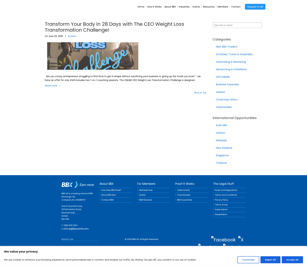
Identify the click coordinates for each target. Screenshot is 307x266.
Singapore (222, 155)
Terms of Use (221, 204)
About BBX (170, 6)
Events (196, 6)
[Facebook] (223, 240)
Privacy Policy (221, 200)
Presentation (221, 214)
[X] (241, 240)
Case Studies (183, 195)
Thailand (221, 163)
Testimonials (224, 107)
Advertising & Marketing (231, 62)
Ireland (220, 92)
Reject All (270, 259)
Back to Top (200, 93)
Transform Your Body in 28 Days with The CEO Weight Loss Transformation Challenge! (114, 26)
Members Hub (146, 190)
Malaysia (221, 140)
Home (141, 6)
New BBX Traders (226, 46)
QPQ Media (223, 77)
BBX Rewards (145, 200)
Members (223, 6)
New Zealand (224, 148)
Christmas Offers (226, 99)
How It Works (154, 6)
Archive (72, 36)
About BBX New (108, 195)
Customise (248, 259)
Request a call (255, 6)
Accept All (292, 259)
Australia (221, 125)
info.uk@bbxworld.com (76, 228)
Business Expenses (227, 84)
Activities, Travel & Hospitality (234, 54)
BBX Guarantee (184, 200)
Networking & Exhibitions (231, 69)
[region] (153, 256)
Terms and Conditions (226, 195)
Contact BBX (107, 200)
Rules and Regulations (226, 190)
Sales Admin (221, 209)
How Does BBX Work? (111, 190)
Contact (236, 6)
